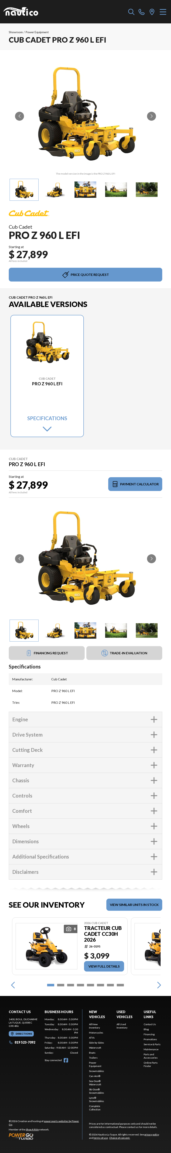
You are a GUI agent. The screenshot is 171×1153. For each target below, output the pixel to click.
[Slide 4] (80, 985)
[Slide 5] (90, 985)
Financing (149, 1034)
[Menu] (163, 12)
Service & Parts (152, 1044)
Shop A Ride (32, 1129)
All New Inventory (94, 1026)
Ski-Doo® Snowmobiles (96, 1091)
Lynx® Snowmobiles (96, 1099)
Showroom (16, 32)
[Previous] (13, 985)
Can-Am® (94, 1076)
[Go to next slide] (151, 116)
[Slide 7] (110, 985)
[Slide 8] (120, 985)
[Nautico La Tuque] (20, 11)
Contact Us (150, 1024)
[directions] (152, 11)
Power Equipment (37, 32)
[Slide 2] (60, 985)
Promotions (150, 1039)
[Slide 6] (100, 985)
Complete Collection (95, 1108)
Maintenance (151, 1049)
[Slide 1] (50, 985)
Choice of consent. (119, 1137)
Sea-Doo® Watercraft (95, 1082)
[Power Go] (45, 1136)
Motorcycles (96, 1032)
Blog (146, 1029)
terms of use (101, 1137)
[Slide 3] (70, 985)
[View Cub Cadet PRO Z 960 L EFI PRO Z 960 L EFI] (24, 190)
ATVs (92, 1037)
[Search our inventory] (131, 11)
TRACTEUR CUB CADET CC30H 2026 (103, 934)
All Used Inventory (122, 1026)
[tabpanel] (61, 1036)
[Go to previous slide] (19, 116)
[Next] (158, 985)
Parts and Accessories (151, 1056)
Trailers (93, 1057)
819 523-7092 (25, 1042)
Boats (92, 1052)
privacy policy (151, 1134)
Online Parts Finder (151, 1064)
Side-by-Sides (96, 1042)
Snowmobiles (96, 1071)
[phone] (142, 11)
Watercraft (95, 1047)
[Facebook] (65, 1060)
